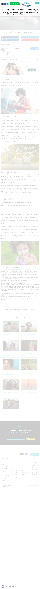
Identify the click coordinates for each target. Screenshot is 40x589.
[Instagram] (2, 4)
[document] (20, 294)
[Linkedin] (7, 4)
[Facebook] (5, 4)
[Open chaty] (3, 586)
